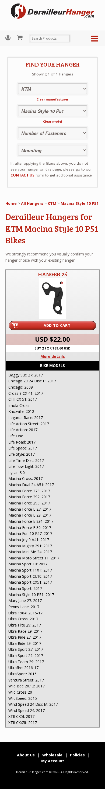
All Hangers (32, 203)
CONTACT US (22, 175)
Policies (77, 754)
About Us (26, 754)
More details (52, 356)
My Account (8, 37)
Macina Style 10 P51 (80, 203)
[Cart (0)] (20, 37)
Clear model (52, 121)
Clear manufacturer (52, 99)
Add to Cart (57, 325)
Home (11, 203)
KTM (52, 203)
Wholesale (52, 754)
